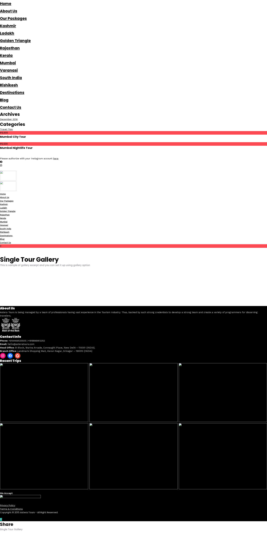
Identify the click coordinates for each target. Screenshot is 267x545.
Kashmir (8, 25)
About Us (8, 11)
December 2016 (9, 119)
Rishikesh (9, 85)
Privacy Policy (7, 505)
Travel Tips (6, 129)
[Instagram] (1, 165)
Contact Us (10, 107)
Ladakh (7, 33)
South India (11, 77)
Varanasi (9, 70)
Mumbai (8, 62)
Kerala (6, 55)
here (55, 158)
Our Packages (13, 18)
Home (5, 3)
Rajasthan (10, 48)
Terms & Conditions (11, 509)
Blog (4, 100)
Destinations (12, 92)
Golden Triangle (15, 40)
